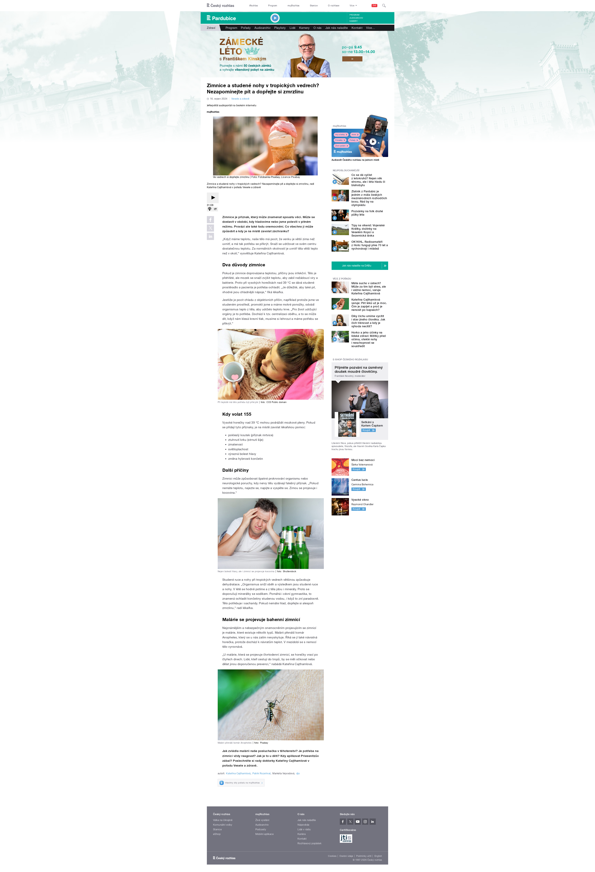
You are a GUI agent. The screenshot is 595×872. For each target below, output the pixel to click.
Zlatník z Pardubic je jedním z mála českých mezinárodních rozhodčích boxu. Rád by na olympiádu (369, 198)
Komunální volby (222, 824)
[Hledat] (384, 5)
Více (370, 27)
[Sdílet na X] (210, 228)
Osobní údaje (346, 856)
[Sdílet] (215, 209)
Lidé (292, 27)
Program (272, 5)
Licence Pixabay (290, 177)
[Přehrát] (213, 197)
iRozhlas (253, 5)
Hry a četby (340, 135)
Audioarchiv (356, 18)
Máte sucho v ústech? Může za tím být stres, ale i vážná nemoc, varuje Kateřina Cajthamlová (368, 288)
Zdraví (211, 27)
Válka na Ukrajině (222, 820)
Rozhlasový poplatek (309, 843)
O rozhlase (333, 5)
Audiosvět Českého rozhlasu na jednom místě (355, 160)
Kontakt (357, 27)
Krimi (354, 135)
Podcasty (260, 829)
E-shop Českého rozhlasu (350, 359)
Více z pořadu (342, 278)
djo (298, 773)
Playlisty (280, 27)
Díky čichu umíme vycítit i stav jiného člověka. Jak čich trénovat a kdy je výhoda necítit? (368, 321)
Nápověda (303, 824)
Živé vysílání (340, 146)
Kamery (354, 21)
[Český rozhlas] (220, 5)
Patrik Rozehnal (261, 773)
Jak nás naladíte (336, 27)
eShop (216, 834)
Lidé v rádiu (304, 829)
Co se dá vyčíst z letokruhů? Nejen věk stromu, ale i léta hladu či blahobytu (368, 180)
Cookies (332, 856)
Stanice (314, 5)
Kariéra (302, 834)
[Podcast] (209, 209)
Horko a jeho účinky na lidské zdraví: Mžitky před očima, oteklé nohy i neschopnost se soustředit (368, 339)
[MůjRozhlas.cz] (213, 112)
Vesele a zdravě (240, 98)
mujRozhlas (294, 5)
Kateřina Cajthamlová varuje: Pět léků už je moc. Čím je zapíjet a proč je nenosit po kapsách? (369, 304)
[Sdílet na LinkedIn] (210, 236)
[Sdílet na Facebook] (210, 219)
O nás (317, 27)
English (378, 856)
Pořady (246, 27)
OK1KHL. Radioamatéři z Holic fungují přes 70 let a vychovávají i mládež (369, 245)
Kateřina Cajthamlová (238, 773)
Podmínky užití (363, 856)
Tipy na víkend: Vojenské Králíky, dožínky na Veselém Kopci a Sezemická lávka (368, 230)
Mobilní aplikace (264, 834)
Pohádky (339, 140)
